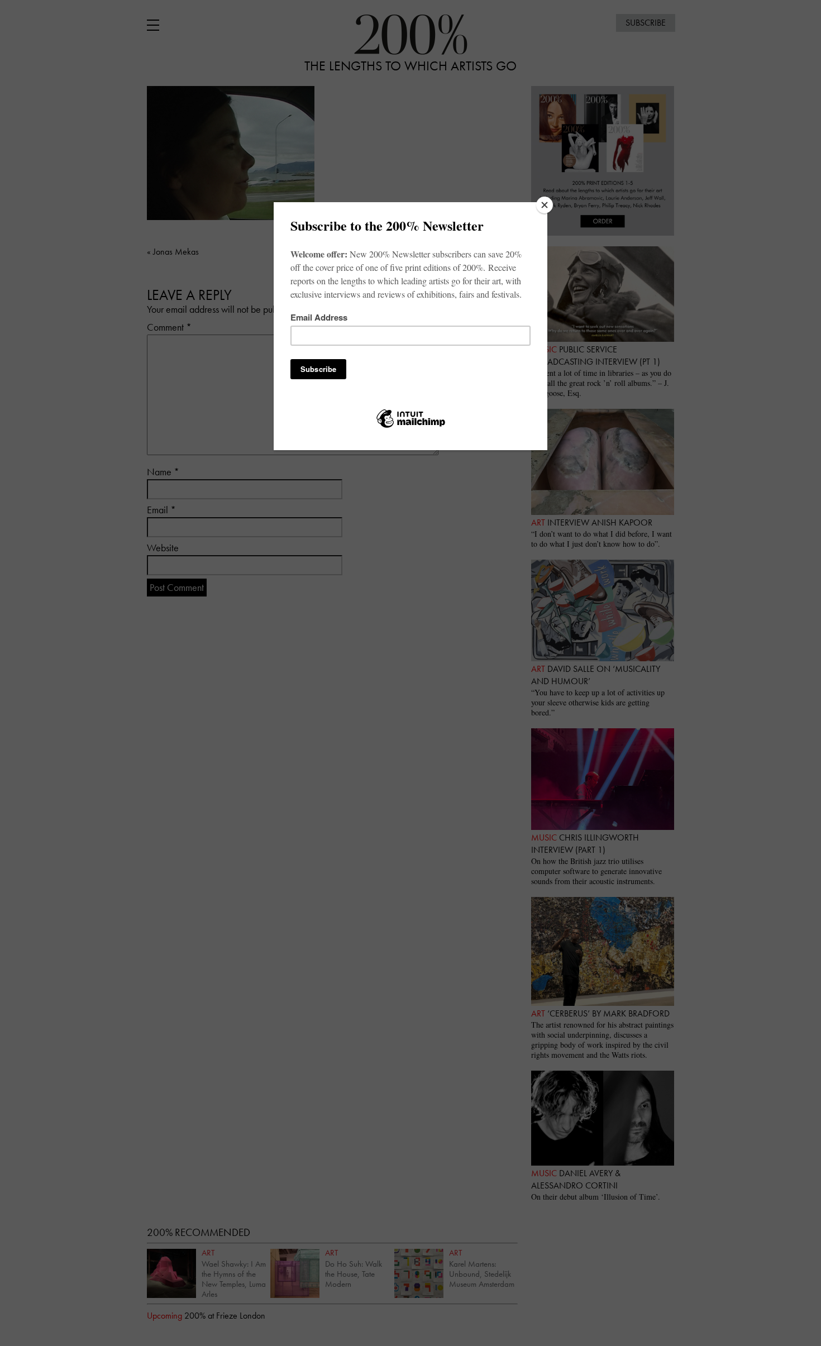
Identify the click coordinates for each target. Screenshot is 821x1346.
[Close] (544, 205)
